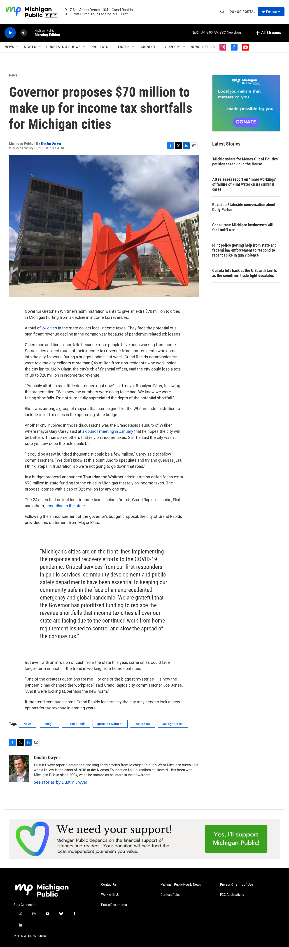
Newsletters (203, 47)
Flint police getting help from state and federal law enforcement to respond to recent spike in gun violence (244, 250)
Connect (148, 47)
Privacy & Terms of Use (236, 884)
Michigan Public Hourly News (181, 884)
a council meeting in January (107, 431)
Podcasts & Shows (63, 47)
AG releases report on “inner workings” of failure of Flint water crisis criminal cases (244, 184)
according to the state (65, 505)
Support (173, 47)
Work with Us (110, 894)
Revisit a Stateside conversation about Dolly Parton (243, 207)
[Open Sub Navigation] (17, 47)
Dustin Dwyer (51, 143)
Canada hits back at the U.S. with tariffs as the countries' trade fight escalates (244, 273)
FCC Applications (232, 894)
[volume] (24, 33)
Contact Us (109, 884)
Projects (99, 47)
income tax (143, 724)
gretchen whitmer (110, 724)
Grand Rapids (76, 724)
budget (49, 724)
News (9, 47)
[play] (10, 32)
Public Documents (114, 905)
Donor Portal (242, 12)
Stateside (33, 47)
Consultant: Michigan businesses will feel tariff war (242, 227)
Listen (124, 47)
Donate (273, 11)
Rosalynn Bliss (172, 724)
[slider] (31, 32)
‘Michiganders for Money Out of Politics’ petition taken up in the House (245, 161)
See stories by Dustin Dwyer (60, 782)
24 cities (49, 328)
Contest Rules (170, 894)
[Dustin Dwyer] (19, 768)
